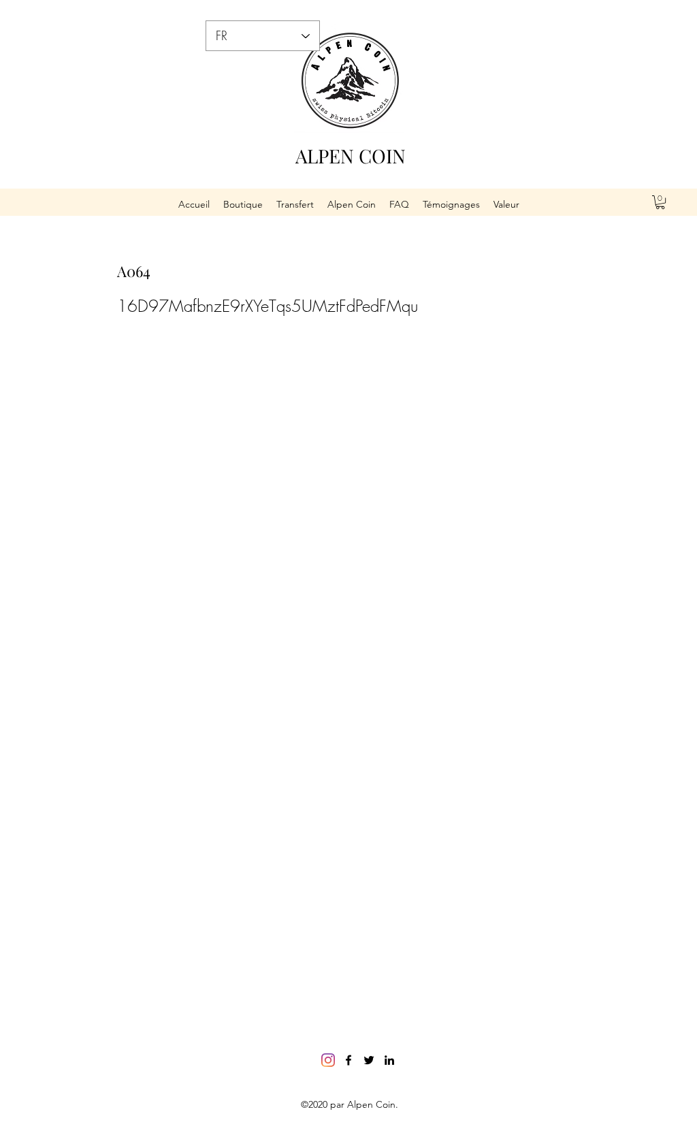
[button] (660, 202)
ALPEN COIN (350, 155)
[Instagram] (328, 1060)
